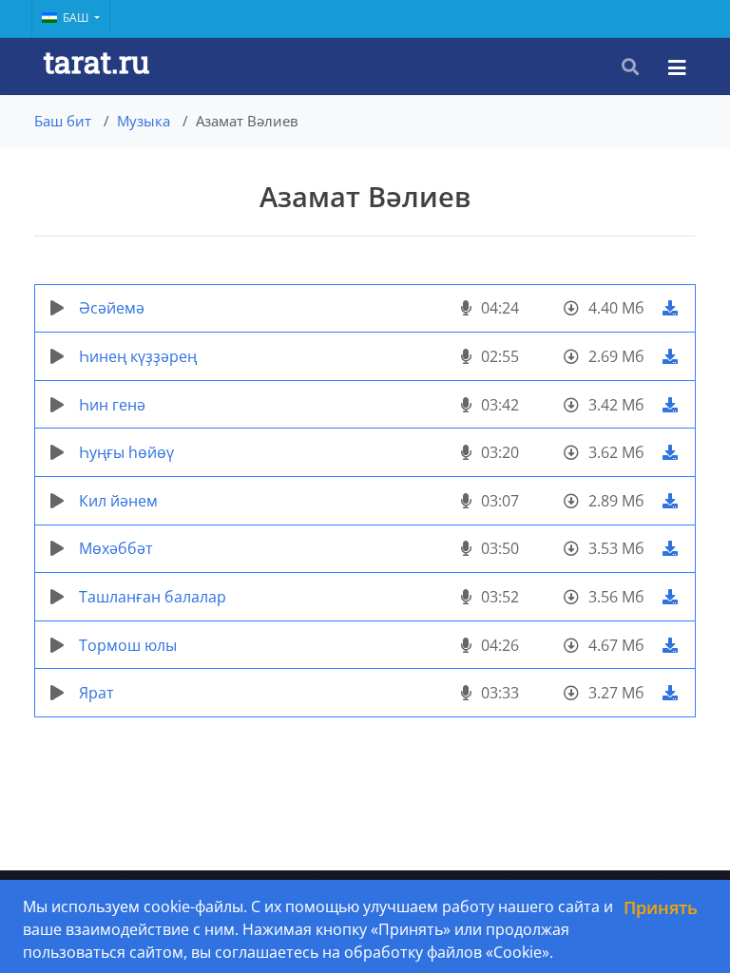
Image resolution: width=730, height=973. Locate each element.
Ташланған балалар (152, 596)
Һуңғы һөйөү (126, 452)
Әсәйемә (111, 307)
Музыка (143, 120)
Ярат (96, 692)
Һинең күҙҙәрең (138, 356)
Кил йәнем (118, 500)
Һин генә (112, 404)
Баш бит (62, 120)
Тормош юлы (128, 645)
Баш (77, 18)
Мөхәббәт (116, 548)
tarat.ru (96, 61)
